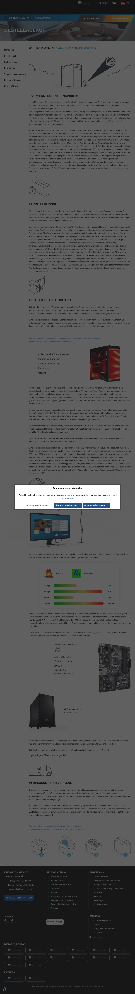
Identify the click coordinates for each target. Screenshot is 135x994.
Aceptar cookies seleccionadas (69, 505)
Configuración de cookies (40, 505)
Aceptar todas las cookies (97, 505)
